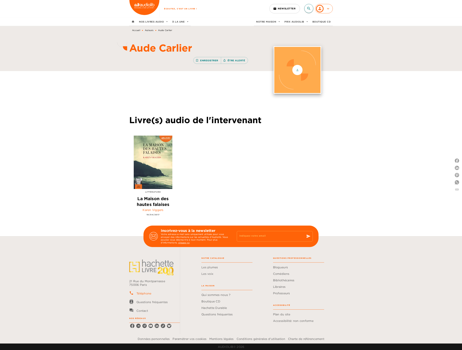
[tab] (133, 21)
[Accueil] (144, 8)
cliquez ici (183, 242)
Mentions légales (221, 339)
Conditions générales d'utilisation (261, 339)
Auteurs (149, 30)
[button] (284, 8)
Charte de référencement (306, 339)
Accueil (136, 30)
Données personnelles (154, 339)
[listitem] (132, 326)
